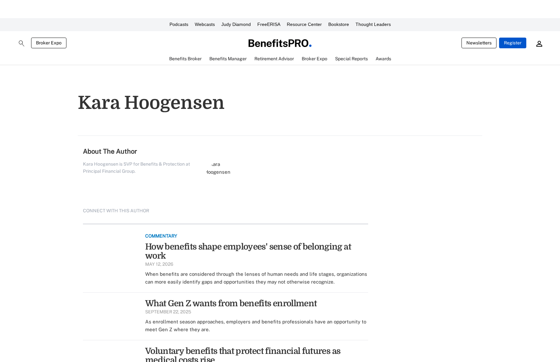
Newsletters (479, 42)
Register (512, 42)
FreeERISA (268, 24)
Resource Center (304, 24)
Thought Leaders (373, 24)
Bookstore (338, 24)
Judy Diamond (236, 24)
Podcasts (178, 24)
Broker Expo (49, 42)
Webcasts (205, 24)
